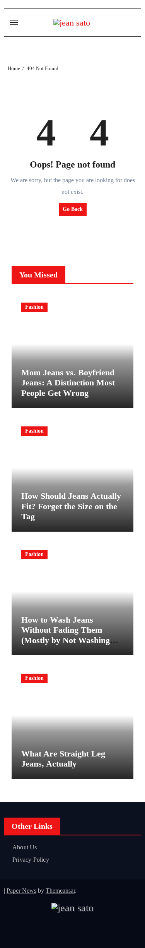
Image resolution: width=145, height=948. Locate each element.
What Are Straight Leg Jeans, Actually (63, 758)
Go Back (73, 209)
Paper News (21, 890)
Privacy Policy (30, 859)
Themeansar (60, 890)
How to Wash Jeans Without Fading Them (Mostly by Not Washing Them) (65, 635)
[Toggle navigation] (14, 22)
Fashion (34, 307)
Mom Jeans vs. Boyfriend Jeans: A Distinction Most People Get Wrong (68, 383)
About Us (24, 847)
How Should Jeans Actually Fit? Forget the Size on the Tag (71, 506)
